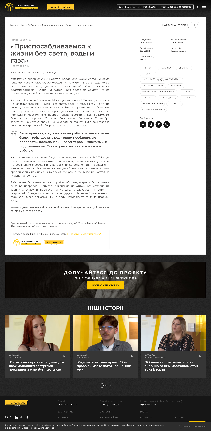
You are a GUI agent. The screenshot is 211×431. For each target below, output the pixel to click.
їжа (174, 104)
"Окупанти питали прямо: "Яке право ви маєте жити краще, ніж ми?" (104, 365)
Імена (144, 411)
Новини (63, 417)
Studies (180, 417)
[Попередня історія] (190, 25)
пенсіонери (184, 68)
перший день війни (152, 104)
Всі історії (107, 386)
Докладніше (200, 427)
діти (148, 74)
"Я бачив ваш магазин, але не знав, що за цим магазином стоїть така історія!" (172, 365)
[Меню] (204, 7)
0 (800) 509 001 (148, 404)
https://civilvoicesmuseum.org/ (84, 234)
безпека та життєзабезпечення (158, 92)
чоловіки (166, 68)
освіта (187, 92)
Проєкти (146, 417)
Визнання (106, 411)
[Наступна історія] (197, 25)
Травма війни (109, 417)
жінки (148, 68)
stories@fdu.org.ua (110, 404)
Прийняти (186, 427)
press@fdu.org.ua (67, 404)
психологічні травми (153, 86)
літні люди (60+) (168, 98)
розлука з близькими (153, 109)
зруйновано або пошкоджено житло (161, 80)
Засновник (65, 411)
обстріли (176, 86)
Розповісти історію (105, 285)
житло (147, 98)
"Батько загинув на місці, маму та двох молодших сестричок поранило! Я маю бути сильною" (36, 365)
